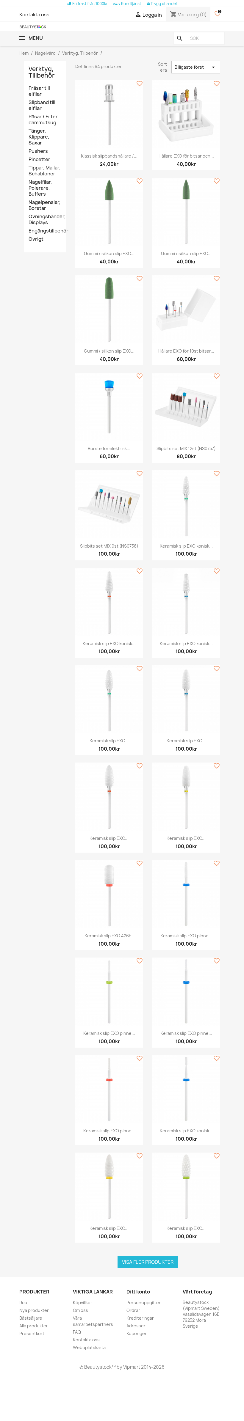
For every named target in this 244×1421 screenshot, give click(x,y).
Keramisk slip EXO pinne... (186, 936)
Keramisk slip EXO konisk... (186, 546)
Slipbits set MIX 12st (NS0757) (186, 448)
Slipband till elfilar (42, 105)
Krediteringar (140, 1318)
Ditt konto (138, 1291)
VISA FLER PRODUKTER (147, 1262)
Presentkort (31, 1333)
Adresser (136, 1326)
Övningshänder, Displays (45, 219)
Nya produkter (34, 1310)
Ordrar (133, 1310)
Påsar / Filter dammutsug (43, 120)
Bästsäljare (30, 1318)
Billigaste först (196, 67)
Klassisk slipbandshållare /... (109, 156)
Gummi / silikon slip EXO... (109, 253)
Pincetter (39, 159)
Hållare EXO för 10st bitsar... (186, 351)
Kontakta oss (34, 14)
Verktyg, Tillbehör (42, 72)
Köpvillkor (82, 1302)
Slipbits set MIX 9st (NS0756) (109, 546)
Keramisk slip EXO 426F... (109, 936)
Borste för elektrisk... (109, 448)
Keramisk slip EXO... (109, 740)
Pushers (38, 151)
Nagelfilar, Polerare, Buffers (40, 188)
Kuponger (136, 1333)
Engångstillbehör (45, 231)
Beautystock (97, 1367)
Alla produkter (33, 1326)
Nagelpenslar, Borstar (45, 205)
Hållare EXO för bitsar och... (186, 156)
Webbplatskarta (89, 1347)
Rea (23, 1302)
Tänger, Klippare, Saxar (39, 137)
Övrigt (36, 239)
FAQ (77, 1332)
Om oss (80, 1310)
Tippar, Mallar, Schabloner (45, 171)
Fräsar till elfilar (39, 91)
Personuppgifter (143, 1302)
